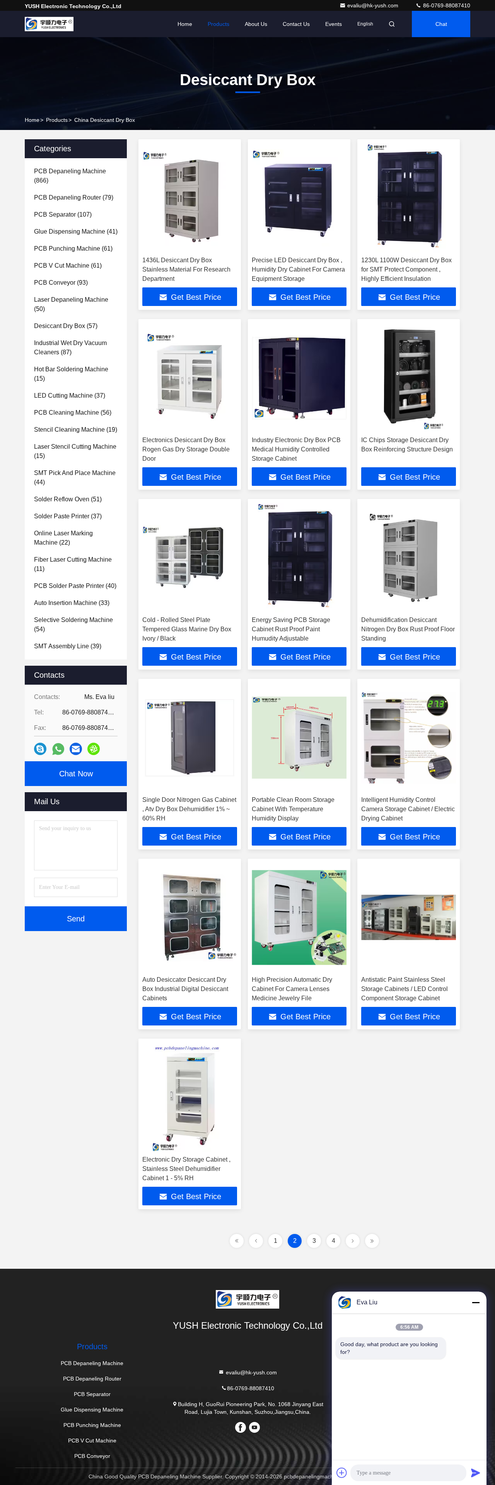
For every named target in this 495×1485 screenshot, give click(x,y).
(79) (73, 197)
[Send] (475, 1472)
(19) (75, 429)
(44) (75, 477)
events (333, 24)
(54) (73, 624)
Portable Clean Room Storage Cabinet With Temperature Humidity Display (293, 809)
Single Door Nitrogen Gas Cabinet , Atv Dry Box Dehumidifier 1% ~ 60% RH (189, 809)
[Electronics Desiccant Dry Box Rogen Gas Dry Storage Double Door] (189, 377)
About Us (256, 24)
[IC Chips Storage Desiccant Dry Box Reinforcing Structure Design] (408, 377)
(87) (70, 347)
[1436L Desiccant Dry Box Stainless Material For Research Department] (189, 198)
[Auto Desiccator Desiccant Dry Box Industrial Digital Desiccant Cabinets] (189, 917)
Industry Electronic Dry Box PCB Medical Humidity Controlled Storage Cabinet (296, 449)
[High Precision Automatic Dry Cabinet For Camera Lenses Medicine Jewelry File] (299, 917)
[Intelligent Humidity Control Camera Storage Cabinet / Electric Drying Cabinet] (408, 737)
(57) (65, 326)
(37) (69, 395)
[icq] (94, 749)
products (57, 120)
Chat (441, 24)
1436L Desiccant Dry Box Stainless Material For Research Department (186, 269)
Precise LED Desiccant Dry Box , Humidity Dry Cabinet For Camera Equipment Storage (298, 269)
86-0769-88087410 (446, 5)
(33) (71, 603)
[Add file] (341, 1472)
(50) (71, 304)
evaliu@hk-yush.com (373, 5)
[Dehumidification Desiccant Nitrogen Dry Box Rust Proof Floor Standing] (408, 557)
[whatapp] (58, 749)
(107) (63, 214)
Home (185, 24)
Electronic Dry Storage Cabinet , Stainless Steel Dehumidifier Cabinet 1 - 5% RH (186, 1168)
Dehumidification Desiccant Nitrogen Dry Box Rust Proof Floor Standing (408, 629)
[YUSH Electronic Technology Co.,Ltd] (49, 24)
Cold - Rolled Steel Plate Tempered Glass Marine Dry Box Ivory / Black (186, 629)
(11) (73, 564)
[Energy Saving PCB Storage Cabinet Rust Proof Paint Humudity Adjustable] (299, 557)
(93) (61, 282)
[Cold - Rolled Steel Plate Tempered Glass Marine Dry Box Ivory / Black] (189, 557)
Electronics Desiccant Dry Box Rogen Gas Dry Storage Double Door (186, 449)
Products (218, 24)
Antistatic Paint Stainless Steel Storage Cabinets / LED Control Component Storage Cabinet (404, 988)
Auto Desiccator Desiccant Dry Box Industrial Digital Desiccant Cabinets (185, 988)
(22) (63, 538)
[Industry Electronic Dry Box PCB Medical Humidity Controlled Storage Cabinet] (299, 377)
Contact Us (296, 24)
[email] (76, 749)
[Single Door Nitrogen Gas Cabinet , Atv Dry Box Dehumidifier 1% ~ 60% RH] (189, 737)
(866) (70, 176)
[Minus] (475, 1302)
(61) (73, 248)
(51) (68, 499)
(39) (67, 646)
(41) (76, 231)
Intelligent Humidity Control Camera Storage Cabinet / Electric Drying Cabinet (408, 809)
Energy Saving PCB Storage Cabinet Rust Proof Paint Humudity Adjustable (291, 629)
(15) (71, 374)
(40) (75, 586)
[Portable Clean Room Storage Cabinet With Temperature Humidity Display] (299, 737)
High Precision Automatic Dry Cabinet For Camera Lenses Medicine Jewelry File (292, 988)
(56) (72, 412)
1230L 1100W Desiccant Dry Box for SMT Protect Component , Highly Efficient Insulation (406, 269)
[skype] (40, 749)
